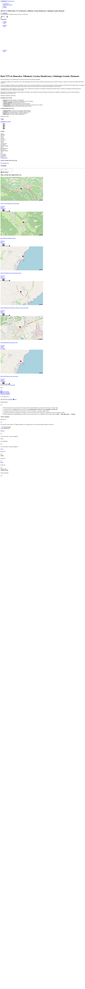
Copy (15, 399)
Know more (12, 385)
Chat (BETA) (6, 3)
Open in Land (6, 428)
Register (5, 7)
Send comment (5, 172)
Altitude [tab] (5, 21)
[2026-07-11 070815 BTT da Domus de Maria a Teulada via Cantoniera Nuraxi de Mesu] (22, 304)
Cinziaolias (7, 211)
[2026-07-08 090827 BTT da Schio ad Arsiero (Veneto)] (22, 339)
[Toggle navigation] (4, 1)
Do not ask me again (6, 426)
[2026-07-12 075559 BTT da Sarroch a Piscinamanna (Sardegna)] (22, 270)
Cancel (2, 416)
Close (2, 455)
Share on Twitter (5, 391)
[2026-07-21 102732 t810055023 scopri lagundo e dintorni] (22, 200)
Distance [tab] (5, 25)
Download (7, 416)
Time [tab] (4, 26)
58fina (4, 349)
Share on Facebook (6, 392)
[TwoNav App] (4, 157)
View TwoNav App (5, 163)
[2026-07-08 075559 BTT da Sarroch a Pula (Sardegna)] (22, 373)
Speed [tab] (4, 23)
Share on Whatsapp (5, 394)
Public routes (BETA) (7, 4)
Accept (6, 470)
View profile (8, 121)
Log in (4, 6)
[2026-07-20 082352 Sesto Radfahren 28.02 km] (22, 235)
